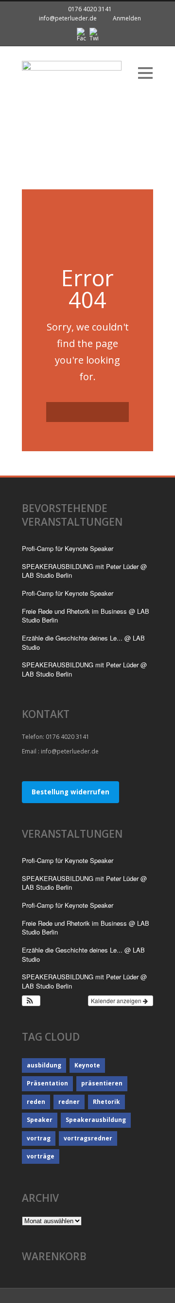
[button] (31, 1001)
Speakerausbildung (96, 1120)
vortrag (39, 1138)
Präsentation (47, 1083)
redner (69, 1102)
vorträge (40, 1156)
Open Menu (145, 72)
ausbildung (44, 1065)
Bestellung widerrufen (70, 792)
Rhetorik (106, 1102)
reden (36, 1102)
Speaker (39, 1120)
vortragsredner (88, 1138)
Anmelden (127, 18)
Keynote (87, 1065)
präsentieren (101, 1083)
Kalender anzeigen (117, 1000)
